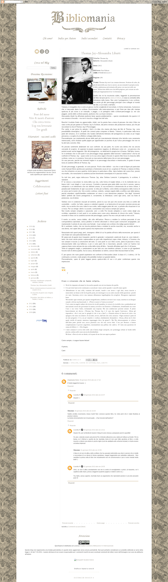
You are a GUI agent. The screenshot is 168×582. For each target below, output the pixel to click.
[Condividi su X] (91, 360)
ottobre (33, 252)
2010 (31, 309)
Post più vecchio (133, 523)
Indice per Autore (67, 38)
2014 (31, 241)
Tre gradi (41, 129)
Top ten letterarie (41, 126)
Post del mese (41, 114)
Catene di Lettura (87, 363)
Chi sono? (47, 38)
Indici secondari (89, 38)
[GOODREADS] (41, 54)
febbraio (34, 275)
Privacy (121, 38)
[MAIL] (36, 54)
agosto (33, 258)
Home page (101, 523)
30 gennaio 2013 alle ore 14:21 (94, 430)
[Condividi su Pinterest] (96, 360)
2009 (31, 312)
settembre (34, 255)
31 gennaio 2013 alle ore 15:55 (91, 450)
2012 (31, 303)
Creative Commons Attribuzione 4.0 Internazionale (96, 546)
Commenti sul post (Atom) (76, 527)
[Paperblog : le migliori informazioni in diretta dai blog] (42, 322)
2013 (31, 244)
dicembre (34, 246)
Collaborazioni (41, 186)
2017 (31, 232)
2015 (31, 238)
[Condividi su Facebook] (94, 360)
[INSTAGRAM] (46, 54)
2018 (31, 229)
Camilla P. (76, 395)
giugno (33, 263)
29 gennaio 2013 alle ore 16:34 (85, 411)
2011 (31, 306)
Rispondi (71, 386)
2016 (31, 235)
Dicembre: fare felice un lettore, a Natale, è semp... (42, 298)
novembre (34, 249)
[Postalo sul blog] (89, 360)
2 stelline (73, 363)
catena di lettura (115, 98)
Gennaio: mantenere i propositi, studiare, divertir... (41, 281)
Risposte (73, 390)
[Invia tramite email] (87, 360)
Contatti (107, 38)
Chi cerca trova (41, 122)
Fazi (98, 363)
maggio (33, 266)
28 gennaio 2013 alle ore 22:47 (94, 395)
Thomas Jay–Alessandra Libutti (41, 285)
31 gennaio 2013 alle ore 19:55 (94, 466)
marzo (33, 272)
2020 (31, 226)
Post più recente (67, 523)
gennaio (34, 278)
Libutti (104, 363)
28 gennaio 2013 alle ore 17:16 (90, 380)
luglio (33, 261)
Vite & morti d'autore (41, 118)
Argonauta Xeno (73, 380)
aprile (33, 269)
